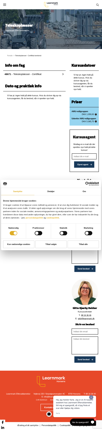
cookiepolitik (52, 218)
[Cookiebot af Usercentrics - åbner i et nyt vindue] (87, 184)
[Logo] (51, 5)
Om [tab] (84, 191)
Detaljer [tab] (51, 191)
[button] (23, 5)
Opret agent (82, 164)
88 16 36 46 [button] (86, 315)
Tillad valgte (51, 244)
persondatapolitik (34, 218)
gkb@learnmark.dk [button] (86, 318)
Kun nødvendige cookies (18, 244)
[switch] (38, 233)
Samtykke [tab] (17, 191)
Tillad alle (83, 244)
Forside (10, 56)
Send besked (84, 269)
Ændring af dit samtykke (27, 425)
